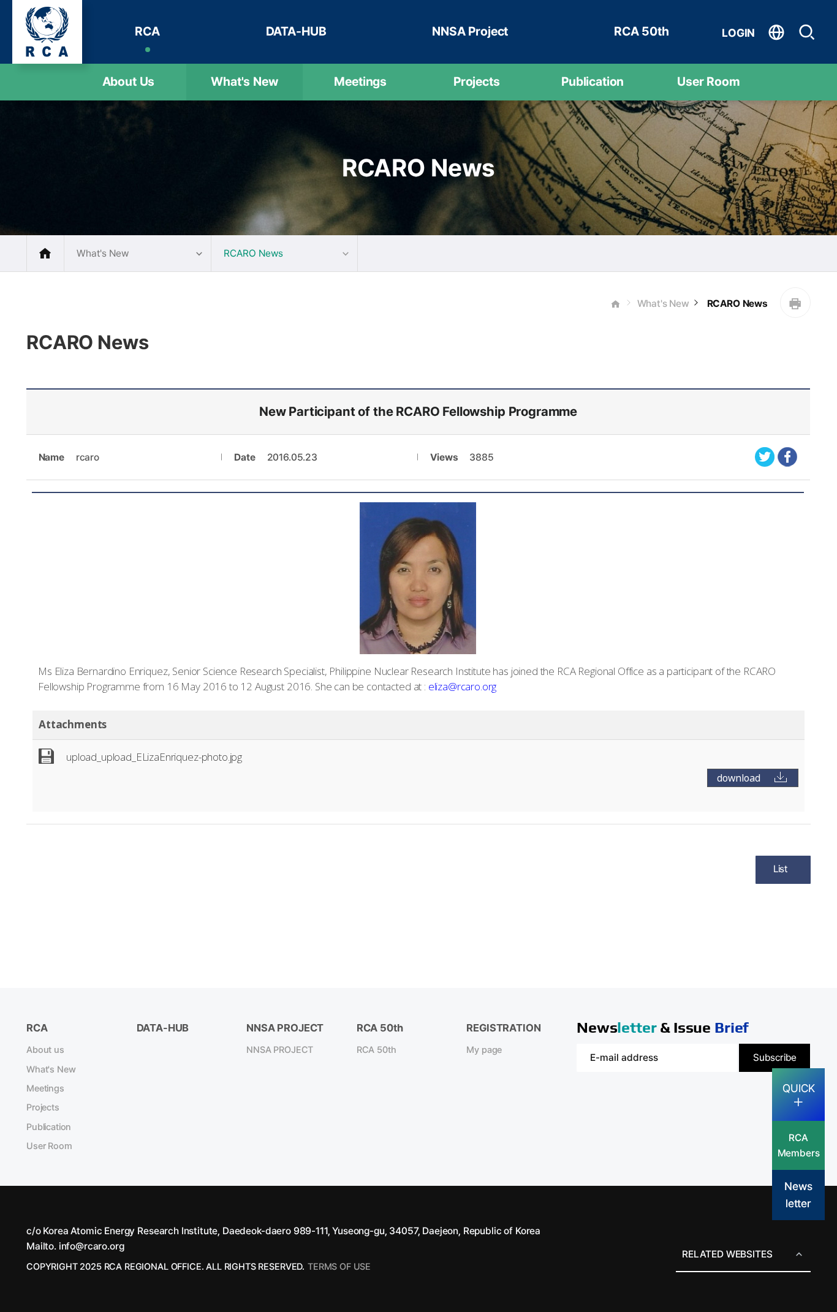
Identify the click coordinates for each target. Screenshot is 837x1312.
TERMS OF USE (339, 1266)
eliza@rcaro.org (462, 686)
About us (45, 1049)
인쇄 (795, 302)
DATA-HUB (296, 31)
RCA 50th (641, 31)
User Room (708, 81)
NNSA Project (470, 31)
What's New (244, 81)
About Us (128, 81)
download (738, 778)
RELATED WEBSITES (727, 1254)
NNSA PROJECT (279, 1049)
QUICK (798, 1088)
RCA (147, 31)
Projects (476, 81)
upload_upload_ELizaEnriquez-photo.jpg (154, 757)
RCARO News (736, 303)
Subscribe (775, 1057)
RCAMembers (799, 1145)
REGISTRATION (503, 1028)
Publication (592, 81)
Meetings (360, 81)
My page (484, 1049)
